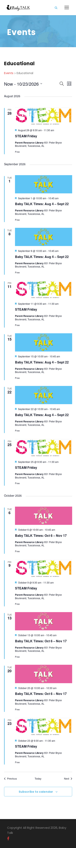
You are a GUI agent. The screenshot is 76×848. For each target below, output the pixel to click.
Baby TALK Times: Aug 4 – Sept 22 (42, 203)
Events (8, 73)
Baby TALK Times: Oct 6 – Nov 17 (41, 535)
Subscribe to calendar (36, 792)
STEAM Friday (26, 136)
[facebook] (8, 838)
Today (38, 778)
